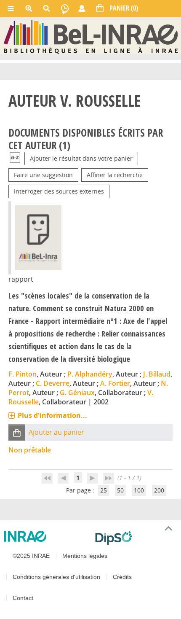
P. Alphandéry (89, 374)
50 (120, 490)
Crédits (122, 576)
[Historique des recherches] (64, 8)
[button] (16, 432)
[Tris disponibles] (14, 158)
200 (159, 490)
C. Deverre (52, 383)
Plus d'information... (52, 415)
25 (103, 490)
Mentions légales (84, 555)
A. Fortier (115, 383)
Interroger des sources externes (59, 191)
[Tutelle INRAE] (46, 536)
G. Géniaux (77, 392)
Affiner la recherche (115, 175)
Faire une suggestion (43, 175)
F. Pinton (22, 374)
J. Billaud (156, 374)
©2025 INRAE (31, 555)
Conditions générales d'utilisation (56, 576)
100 (139, 490)
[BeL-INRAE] (90, 36)
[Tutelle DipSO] (135, 538)
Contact (23, 598)
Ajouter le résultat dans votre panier (81, 158)
